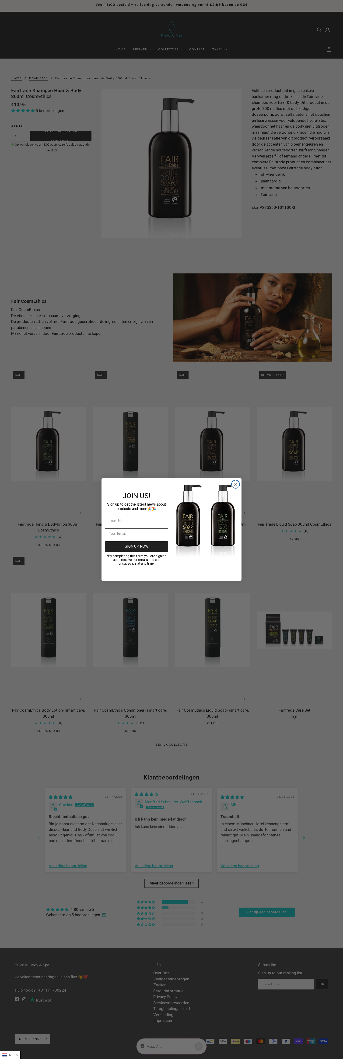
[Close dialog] (235, 484)
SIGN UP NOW (136, 546)
